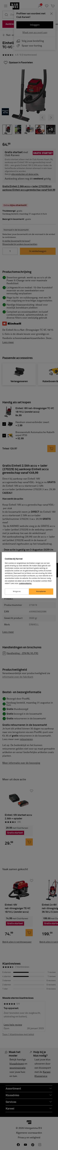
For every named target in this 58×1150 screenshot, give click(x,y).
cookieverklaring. (25, 583)
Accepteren (41, 591)
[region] (29, 575)
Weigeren (17, 591)
